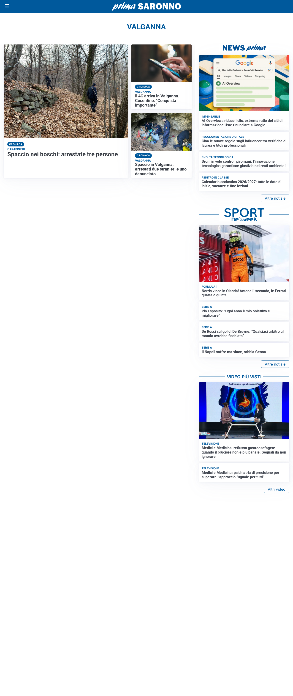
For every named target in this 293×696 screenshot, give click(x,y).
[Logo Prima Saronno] (146, 6)
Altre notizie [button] (275, 198)
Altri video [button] (276, 489)
